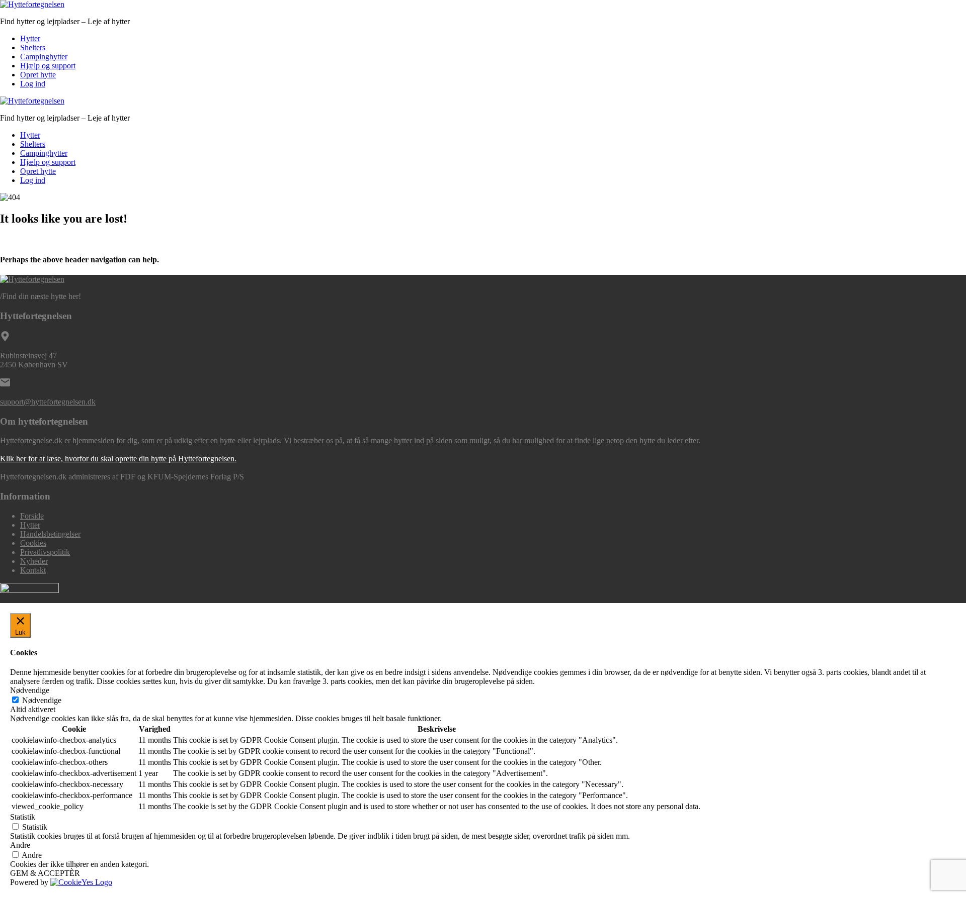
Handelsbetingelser (50, 534)
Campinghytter (43, 56)
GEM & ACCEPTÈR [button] (45, 873)
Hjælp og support (47, 65)
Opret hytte (38, 74)
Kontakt (33, 570)
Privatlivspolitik (45, 552)
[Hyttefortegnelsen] (32, 4)
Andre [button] (20, 845)
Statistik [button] (22, 817)
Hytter (30, 38)
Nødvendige (41, 700)
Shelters (32, 47)
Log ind (32, 83)
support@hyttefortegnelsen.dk (48, 401)
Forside (32, 516)
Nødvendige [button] (29, 690)
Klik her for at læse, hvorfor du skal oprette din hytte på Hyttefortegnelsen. (118, 458)
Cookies (33, 543)
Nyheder (34, 561)
